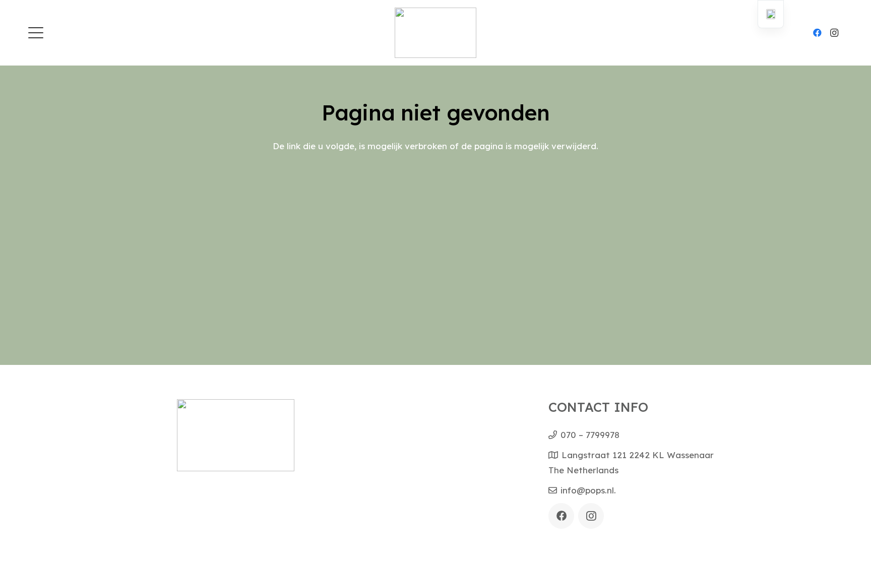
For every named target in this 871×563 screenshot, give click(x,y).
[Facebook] (817, 32)
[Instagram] (834, 32)
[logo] (436, 33)
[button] (35, 32)
